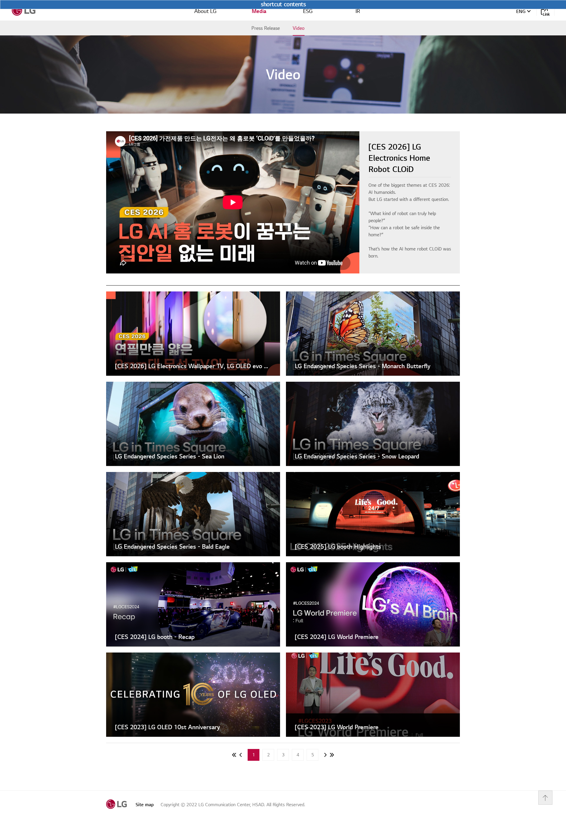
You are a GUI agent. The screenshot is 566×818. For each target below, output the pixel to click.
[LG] (23, 10)
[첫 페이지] (234, 755)
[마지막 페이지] (332, 755)
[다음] (325, 755)
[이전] (240, 755)
